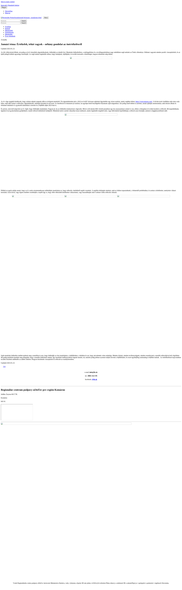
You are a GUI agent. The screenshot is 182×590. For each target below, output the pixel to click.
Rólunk (7, 28)
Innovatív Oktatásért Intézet (10, 5)
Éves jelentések (10, 36)
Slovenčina (8, 11)
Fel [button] (4, 366)
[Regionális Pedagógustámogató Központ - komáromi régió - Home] (22, 18)
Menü (46, 18)
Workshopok (9, 32)
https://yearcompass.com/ (144, 101)
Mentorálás (8, 34)
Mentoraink (9, 30)
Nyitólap (8, 27)
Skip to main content (8, 2)
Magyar (4, 7)
